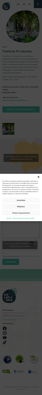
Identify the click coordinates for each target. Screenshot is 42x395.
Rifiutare (21, 206)
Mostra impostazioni (21, 213)
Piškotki (8, 218)
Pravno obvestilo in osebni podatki (23, 218)
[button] (38, 177)
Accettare (21, 200)
